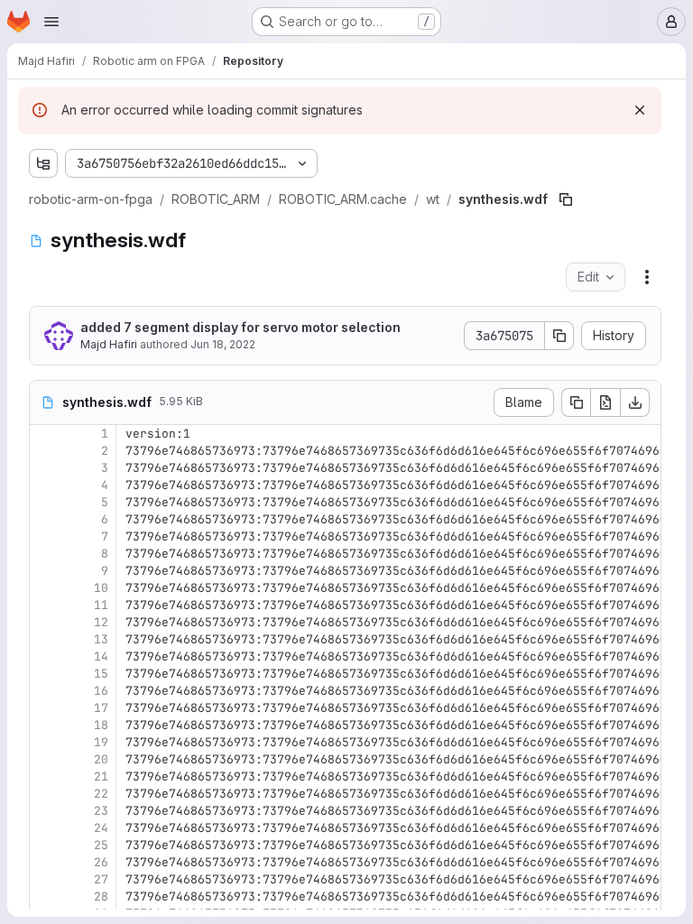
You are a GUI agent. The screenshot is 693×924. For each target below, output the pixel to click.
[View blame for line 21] (45, 776)
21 (101, 776)
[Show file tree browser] (43, 163)
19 (101, 742)
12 (101, 622)
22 (101, 793)
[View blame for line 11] (45, 605)
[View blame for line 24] (45, 827)
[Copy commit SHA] (559, 335)
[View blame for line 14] (45, 656)
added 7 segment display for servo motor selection (240, 327)
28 (101, 896)
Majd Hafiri (108, 344)
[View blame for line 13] (45, 639)
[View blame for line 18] (45, 725)
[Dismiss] (640, 110)
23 (101, 810)
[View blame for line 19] (45, 742)
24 (101, 828)
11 (101, 605)
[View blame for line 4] (45, 485)
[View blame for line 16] (45, 690)
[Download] (635, 402)
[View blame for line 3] (45, 467)
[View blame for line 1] (45, 433)
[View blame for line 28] (45, 896)
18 (101, 725)
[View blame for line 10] (45, 587)
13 (101, 639)
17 (101, 708)
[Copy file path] (565, 199)
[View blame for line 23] (45, 810)
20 (101, 759)
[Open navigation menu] (51, 21)
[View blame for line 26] (45, 862)
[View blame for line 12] (45, 622)
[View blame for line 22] (45, 793)
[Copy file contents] (575, 402)
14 (101, 656)
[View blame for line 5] (45, 502)
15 (101, 673)
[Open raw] (605, 402)
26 (101, 862)
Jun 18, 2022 (222, 344)
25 (101, 845)
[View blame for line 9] (45, 570)
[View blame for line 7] (45, 536)
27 (101, 879)
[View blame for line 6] (45, 519)
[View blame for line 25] (45, 845)
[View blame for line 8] (45, 553)
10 (101, 588)
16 (101, 690)
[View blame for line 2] (45, 450)
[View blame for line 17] (45, 707)
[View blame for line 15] (45, 673)
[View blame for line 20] (45, 759)
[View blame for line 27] (45, 879)
